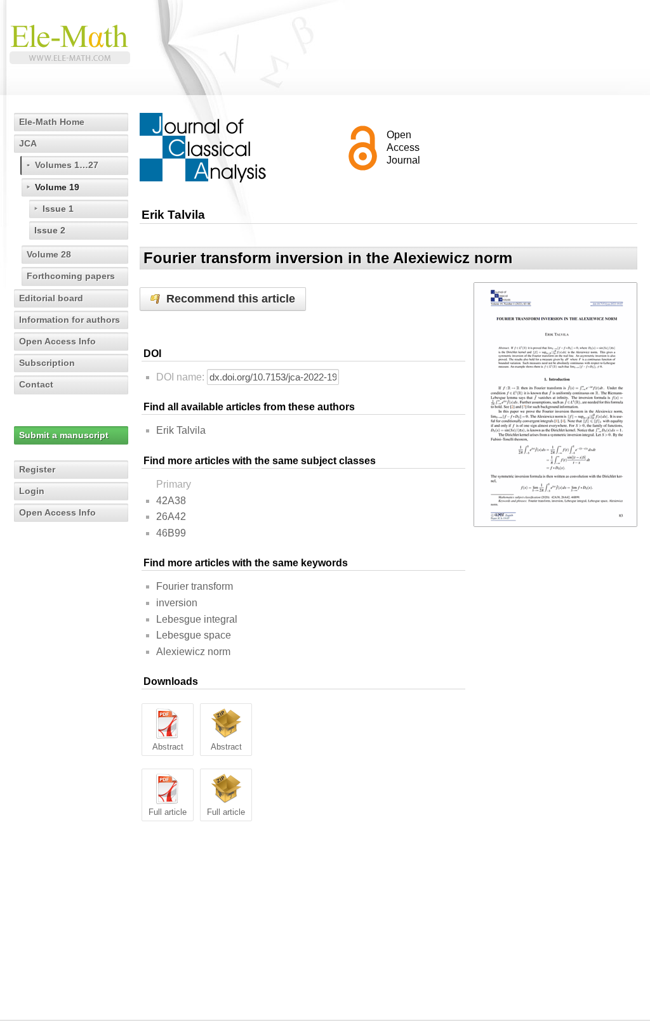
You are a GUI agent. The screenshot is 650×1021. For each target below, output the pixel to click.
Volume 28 (49, 254)
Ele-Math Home (51, 122)
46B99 (171, 533)
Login (31, 491)
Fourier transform (194, 586)
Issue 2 (49, 230)
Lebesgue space (193, 635)
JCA (28, 143)
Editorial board (51, 298)
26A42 (171, 516)
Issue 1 (58, 209)
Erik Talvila (181, 430)
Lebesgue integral (196, 619)
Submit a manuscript (64, 435)
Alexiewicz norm (193, 651)
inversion (176, 602)
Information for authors (69, 320)
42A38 (171, 500)
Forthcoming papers (71, 276)
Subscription (47, 363)
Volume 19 (57, 187)
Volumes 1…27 (66, 165)
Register (37, 469)
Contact (36, 384)
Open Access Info (57, 341)
